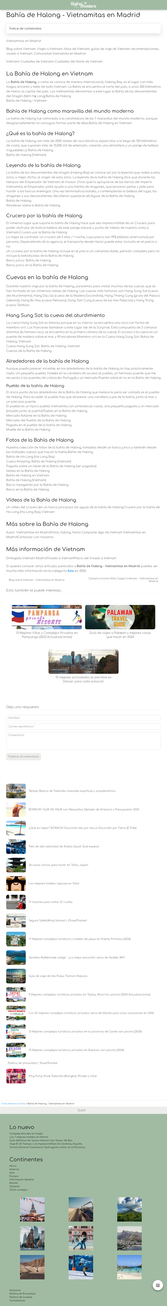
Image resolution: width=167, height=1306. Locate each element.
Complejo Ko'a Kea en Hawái (26, 1133)
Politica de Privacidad (22, 1294)
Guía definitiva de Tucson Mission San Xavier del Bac (40, 1140)
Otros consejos (18, 1190)
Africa (12, 1166)
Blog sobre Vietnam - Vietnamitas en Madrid (36, 580)
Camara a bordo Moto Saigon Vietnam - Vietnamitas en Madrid (123, 580)
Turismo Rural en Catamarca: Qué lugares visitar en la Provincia (47, 1147)
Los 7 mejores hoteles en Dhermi (28, 1137)
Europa (13, 1176)
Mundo (13, 1183)
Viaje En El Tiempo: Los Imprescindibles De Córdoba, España (45, 1144)
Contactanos (17, 1300)
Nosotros (15, 1290)
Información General (21, 1179)
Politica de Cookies (20, 1297)
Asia (12, 1173)
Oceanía (14, 1186)
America (14, 1169)
